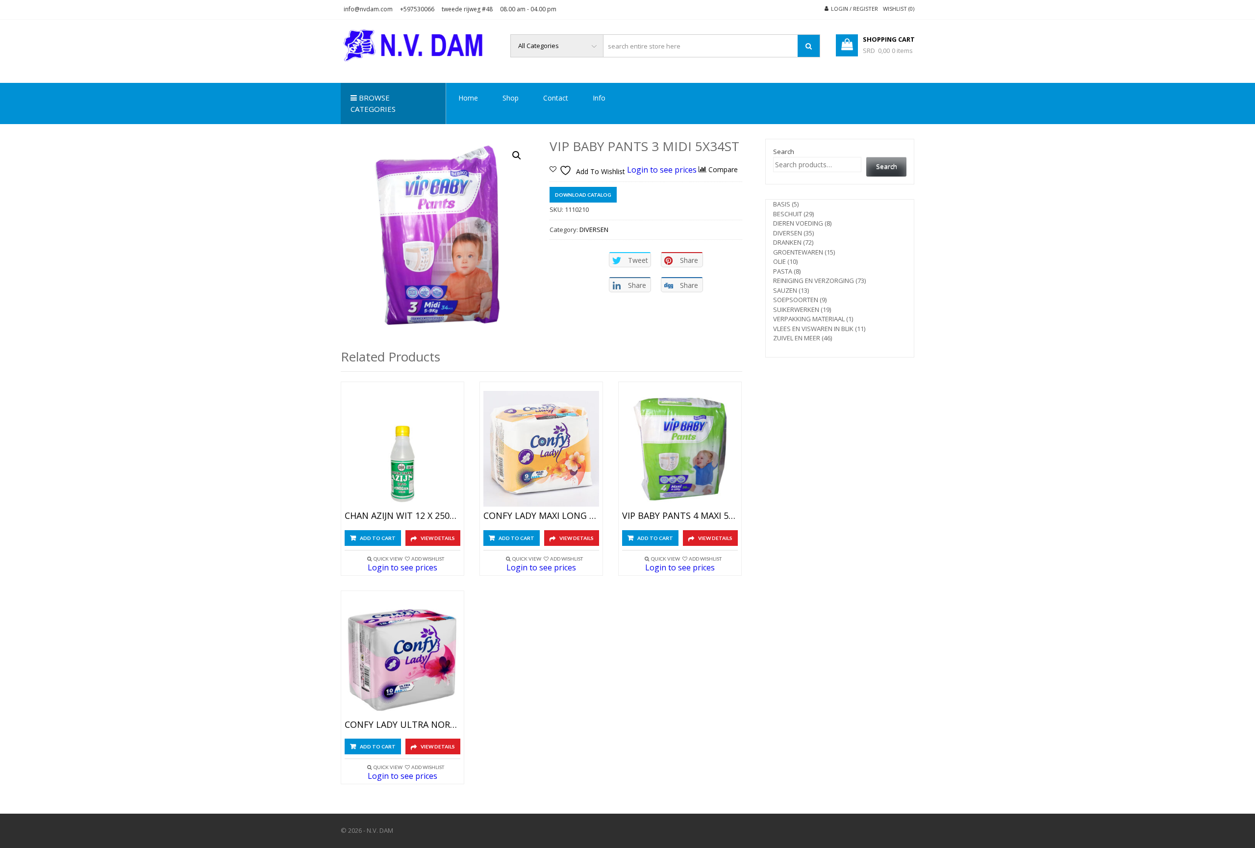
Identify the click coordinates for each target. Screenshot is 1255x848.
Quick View (388, 559)
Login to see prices (662, 169)
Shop (510, 98)
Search (783, 151)
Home (468, 98)
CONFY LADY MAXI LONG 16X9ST (541, 516)
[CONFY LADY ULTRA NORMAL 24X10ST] (402, 658)
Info (599, 98)
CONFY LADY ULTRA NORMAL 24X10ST (402, 725)
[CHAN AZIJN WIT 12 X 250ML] (402, 449)
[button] (517, 155)
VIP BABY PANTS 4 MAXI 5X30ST (680, 516)
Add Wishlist (427, 559)
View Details (438, 538)
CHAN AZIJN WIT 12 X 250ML (402, 516)
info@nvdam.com (368, 9)
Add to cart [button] (378, 538)
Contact (555, 98)
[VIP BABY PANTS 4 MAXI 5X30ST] (680, 449)
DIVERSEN (593, 229)
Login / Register (854, 8)
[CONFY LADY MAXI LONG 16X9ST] (541, 449)
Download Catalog (583, 195)
